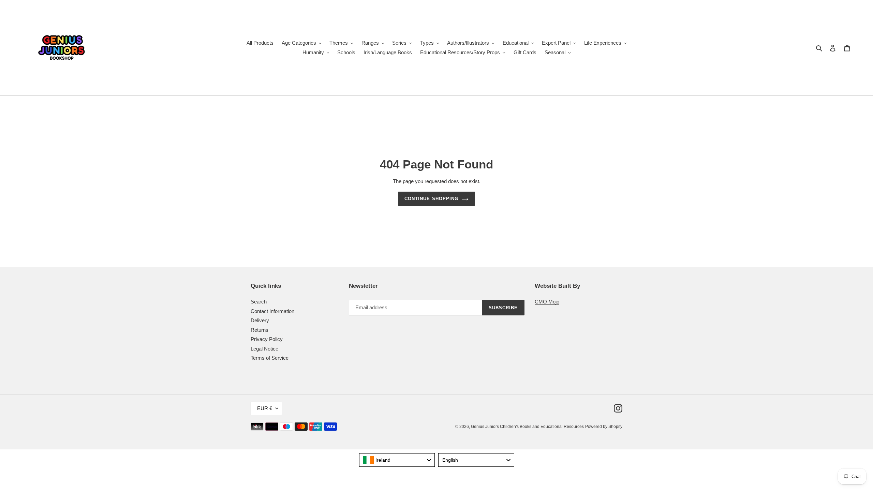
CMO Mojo (547, 301)
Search (259, 301)
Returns (259, 330)
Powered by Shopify (603, 426)
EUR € (264, 408)
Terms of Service (269, 358)
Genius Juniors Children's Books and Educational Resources (527, 426)
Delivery (260, 320)
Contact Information (272, 311)
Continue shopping (431, 198)
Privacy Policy (267, 339)
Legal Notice (264, 349)
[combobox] (397, 460)
